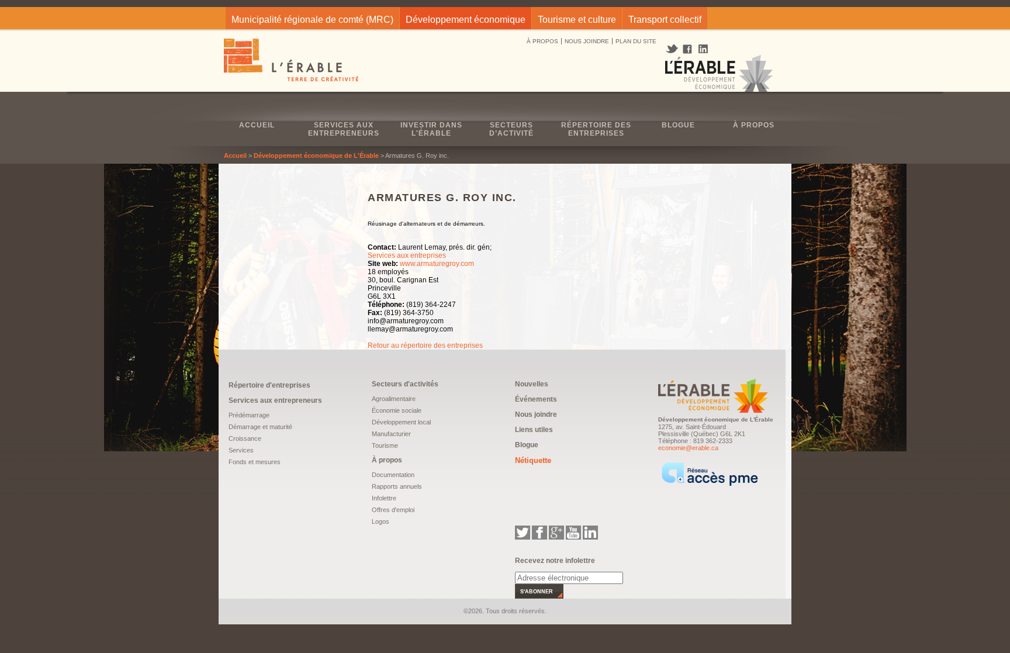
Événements (536, 399)
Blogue (678, 125)
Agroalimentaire (394, 398)
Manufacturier (391, 433)
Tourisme (385, 445)
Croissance (245, 438)
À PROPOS (542, 41)
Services (241, 450)
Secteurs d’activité (511, 129)
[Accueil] (292, 61)
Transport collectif (664, 20)
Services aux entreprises (407, 255)
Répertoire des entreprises (596, 129)
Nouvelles (531, 384)
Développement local (401, 422)
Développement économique (465, 20)
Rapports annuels (397, 486)
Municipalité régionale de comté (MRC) (312, 20)
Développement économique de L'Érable (316, 155)
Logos (380, 521)
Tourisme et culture (577, 20)
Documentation (393, 474)
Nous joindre (536, 414)
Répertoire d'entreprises (269, 385)
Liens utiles (534, 430)
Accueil (257, 125)
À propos (753, 125)
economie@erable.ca (688, 447)
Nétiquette (533, 460)
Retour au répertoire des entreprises (425, 345)
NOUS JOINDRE (587, 41)
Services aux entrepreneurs (343, 129)
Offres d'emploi (393, 509)
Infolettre (384, 498)
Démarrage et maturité (260, 426)
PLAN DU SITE (635, 41)
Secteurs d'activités (405, 384)
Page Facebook (688, 49)
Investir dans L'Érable (431, 129)
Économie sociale (396, 410)
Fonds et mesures (255, 461)
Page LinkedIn (707, 48)
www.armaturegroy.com (437, 264)
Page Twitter (673, 49)
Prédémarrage (249, 415)
